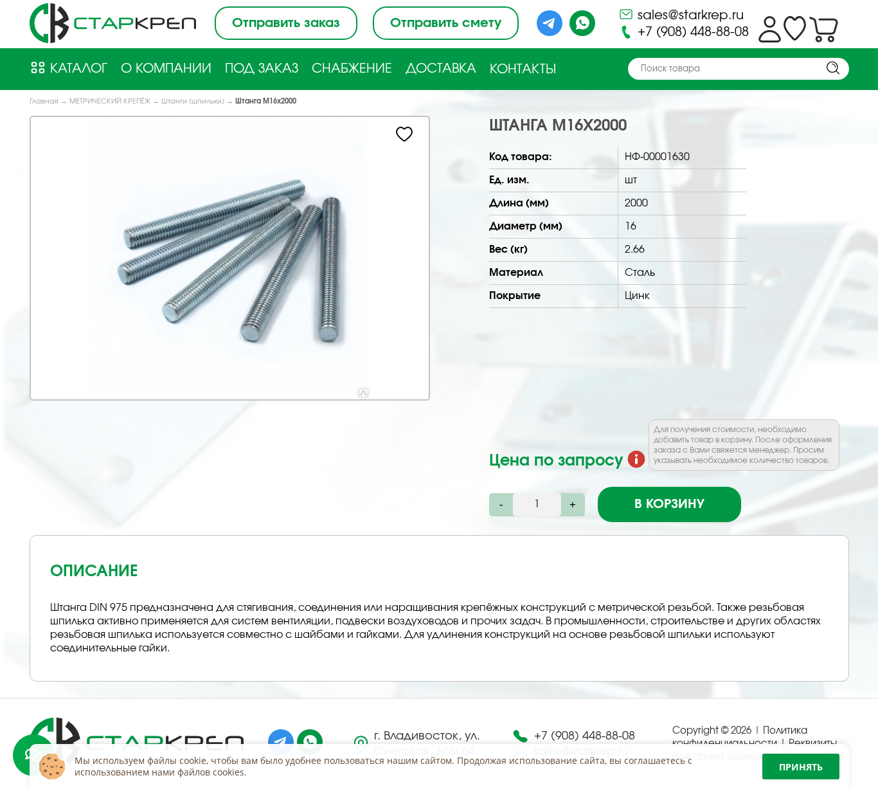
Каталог (76, 68)
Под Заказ (261, 68)
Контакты (523, 69)
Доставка (441, 68)
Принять (801, 767)
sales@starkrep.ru (689, 15)
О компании (166, 68)
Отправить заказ (286, 23)
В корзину (669, 504)
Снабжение (352, 68)
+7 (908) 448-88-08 (691, 32)
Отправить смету (445, 23)
